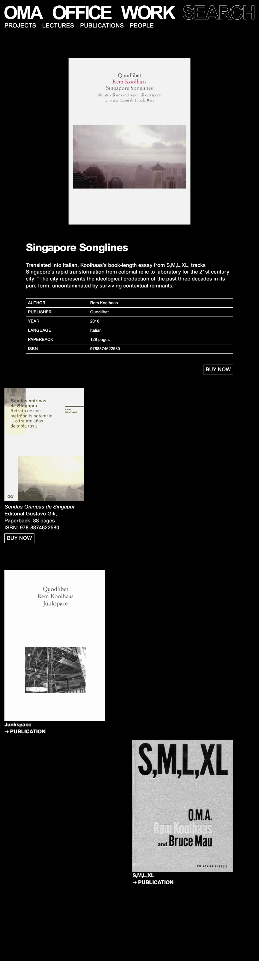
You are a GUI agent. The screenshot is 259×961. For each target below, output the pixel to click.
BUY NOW (218, 369)
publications (102, 25)
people (142, 25)
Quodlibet (99, 312)
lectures (58, 25)
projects (20, 25)
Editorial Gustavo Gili (29, 513)
